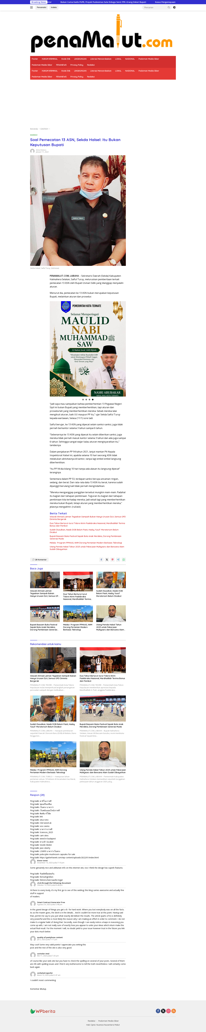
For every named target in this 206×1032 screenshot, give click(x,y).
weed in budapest (48, 838)
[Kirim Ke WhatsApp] (124, 560)
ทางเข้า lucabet (47, 841)
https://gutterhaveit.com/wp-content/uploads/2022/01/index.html (69, 857)
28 (41, 559)
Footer (35, 59)
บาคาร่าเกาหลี (46, 829)
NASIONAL (130, 59)
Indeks (54, 7)
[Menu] (32, 7)
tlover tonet (42, 860)
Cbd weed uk (45, 823)
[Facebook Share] (101, 560)
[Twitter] (163, 1011)
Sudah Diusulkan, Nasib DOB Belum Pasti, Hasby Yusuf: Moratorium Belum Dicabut (84, 531)
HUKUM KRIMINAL (50, 59)
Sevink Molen (46, 845)
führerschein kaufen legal (51, 880)
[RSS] (173, 1011)
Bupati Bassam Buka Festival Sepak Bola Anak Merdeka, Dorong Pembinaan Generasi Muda (85, 537)
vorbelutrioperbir (45, 973)
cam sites (44, 835)
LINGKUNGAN (80, 59)
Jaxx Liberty (45, 848)
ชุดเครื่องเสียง (46, 804)
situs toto (44, 819)
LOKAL (118, 59)
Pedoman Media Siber (149, 59)
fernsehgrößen (46, 877)
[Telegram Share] (118, 560)
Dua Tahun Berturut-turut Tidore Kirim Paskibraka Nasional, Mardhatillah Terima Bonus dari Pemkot (87, 524)
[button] (169, 7)
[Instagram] (168, 1011)
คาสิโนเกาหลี (45, 801)
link (41, 816)
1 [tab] (83, 399)
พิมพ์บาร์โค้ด (45, 813)
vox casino (44, 826)
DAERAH (33, 135)
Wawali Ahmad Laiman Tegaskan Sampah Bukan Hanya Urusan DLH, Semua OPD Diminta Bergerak (88, 517)
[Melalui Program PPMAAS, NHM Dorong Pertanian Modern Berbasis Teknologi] (78, 613)
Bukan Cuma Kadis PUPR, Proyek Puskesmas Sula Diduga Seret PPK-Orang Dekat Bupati (63, 2)
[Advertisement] (103, 100)
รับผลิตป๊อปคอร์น (47, 873)
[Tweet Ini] (107, 560)
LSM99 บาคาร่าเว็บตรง (50, 851)
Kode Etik (66, 59)
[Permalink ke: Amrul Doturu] (32, 150)
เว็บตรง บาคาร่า (47, 807)
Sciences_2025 (46, 832)
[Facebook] (158, 1011)
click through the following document (54, 883)
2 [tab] (86, 399)
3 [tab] (89, 399)
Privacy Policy (76, 65)
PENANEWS (61, 65)
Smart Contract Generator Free (51, 902)
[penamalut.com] (103, 33)
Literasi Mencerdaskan (100, 59)
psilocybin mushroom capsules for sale (57, 854)
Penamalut (41, 7)
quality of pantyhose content (50, 937)
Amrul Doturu (41, 150)
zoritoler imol (43, 953)
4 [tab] (92, 399)
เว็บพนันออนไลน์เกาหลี (50, 810)
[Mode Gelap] (174, 7)
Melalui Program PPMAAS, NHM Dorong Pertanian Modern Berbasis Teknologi (86, 543)
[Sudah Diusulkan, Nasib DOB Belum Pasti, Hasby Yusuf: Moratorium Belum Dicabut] (111, 580)
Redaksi (91, 65)
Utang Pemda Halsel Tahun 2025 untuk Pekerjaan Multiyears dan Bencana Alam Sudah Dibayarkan (87, 547)
